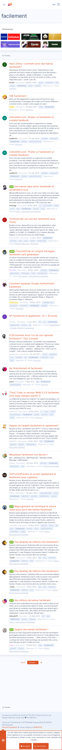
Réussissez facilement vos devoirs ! (28, 454)
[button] (4, 4)
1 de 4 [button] (22, 662)
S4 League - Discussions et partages (33, 276)
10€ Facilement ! (18, 95)
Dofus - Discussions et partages (28, 211)
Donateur (20, 308)
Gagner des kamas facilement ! (29, 629)
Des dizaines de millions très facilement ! (34, 541)
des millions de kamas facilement (30, 600)
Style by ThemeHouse (12, 722)
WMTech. (33, 718)
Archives (12, 88)
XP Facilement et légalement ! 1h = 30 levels (33, 315)
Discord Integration (9, 727)
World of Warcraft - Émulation (26, 244)
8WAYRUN (38, 727)
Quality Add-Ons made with (13, 718)
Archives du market (51, 466)
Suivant (32, 662)
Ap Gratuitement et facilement (25, 368)
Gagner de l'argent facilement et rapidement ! (34, 425)
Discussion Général (17, 447)
